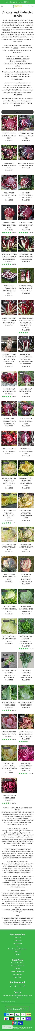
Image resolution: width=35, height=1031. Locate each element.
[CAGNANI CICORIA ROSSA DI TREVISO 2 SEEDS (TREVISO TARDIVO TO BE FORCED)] (9, 344)
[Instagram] (15, 986)
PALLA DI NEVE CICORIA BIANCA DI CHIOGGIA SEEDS (26, 609)
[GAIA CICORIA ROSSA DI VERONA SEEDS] (9, 438)
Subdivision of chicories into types (18, 58)
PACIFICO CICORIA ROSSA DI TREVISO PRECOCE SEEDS (25, 288)
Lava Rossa (6, 30)
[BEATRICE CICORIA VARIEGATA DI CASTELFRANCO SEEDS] (26, 468)
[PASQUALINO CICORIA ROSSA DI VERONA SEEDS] (9, 408)
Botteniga (14, 32)
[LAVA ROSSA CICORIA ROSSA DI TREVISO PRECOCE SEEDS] (9, 244)
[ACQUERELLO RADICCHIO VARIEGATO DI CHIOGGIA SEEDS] (26, 564)
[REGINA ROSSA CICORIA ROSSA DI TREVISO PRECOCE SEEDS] (9, 275)
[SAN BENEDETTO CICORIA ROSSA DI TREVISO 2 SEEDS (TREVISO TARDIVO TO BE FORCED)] (26, 344)
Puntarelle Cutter (17, 79)
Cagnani (5, 32)
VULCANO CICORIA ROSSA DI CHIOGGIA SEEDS (26, 225)
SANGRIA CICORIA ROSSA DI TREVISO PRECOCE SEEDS (25, 256)
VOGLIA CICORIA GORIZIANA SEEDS (9, 390)
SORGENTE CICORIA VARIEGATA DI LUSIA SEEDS (9, 547)
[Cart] (33, 6)
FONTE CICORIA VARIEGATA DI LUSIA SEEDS (9, 576)
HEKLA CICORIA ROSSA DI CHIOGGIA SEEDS (9, 195)
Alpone (7, 37)
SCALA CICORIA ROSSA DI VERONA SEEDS (25, 451)
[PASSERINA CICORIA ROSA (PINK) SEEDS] (9, 721)
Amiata (9, 34)
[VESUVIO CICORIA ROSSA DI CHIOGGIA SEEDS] (9, 123)
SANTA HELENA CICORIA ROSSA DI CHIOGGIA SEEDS (26, 195)
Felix (4, 50)
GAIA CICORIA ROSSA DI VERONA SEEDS (9, 450)
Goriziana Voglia (7, 39)
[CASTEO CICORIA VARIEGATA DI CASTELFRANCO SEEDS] (26, 500)
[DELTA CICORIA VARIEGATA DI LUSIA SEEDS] (26, 534)
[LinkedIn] (24, 986)
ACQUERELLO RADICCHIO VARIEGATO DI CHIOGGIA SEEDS (26, 577)
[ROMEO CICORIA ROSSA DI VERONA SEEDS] (26, 408)
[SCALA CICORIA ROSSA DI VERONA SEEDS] (26, 438)
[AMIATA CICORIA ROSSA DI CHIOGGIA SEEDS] (9, 212)
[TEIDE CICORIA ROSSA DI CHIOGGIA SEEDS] (9, 152)
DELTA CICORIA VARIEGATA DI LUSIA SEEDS (26, 547)
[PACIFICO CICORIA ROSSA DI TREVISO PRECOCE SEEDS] (26, 275)
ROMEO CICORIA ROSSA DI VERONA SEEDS (25, 421)
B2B (15, 105)
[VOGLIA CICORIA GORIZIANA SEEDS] (9, 378)
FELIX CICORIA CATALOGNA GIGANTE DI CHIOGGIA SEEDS (26, 673)
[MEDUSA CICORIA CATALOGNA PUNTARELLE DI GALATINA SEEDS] (26, 626)
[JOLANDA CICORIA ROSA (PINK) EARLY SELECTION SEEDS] (26, 721)
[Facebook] (11, 986)
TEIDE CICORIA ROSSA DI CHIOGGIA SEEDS (9, 165)
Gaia (14, 37)
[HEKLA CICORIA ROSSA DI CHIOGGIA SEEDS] (9, 182)
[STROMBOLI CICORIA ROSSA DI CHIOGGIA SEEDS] (26, 123)
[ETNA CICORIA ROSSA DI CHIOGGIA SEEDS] (26, 152)
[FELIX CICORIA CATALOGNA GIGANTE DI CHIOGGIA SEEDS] (26, 660)
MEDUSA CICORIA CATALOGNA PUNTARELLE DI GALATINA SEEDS (26, 639)
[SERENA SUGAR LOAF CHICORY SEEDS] (26, 692)
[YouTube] (20, 986)
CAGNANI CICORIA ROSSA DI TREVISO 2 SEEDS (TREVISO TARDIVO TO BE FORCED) (9, 359)
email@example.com (8, 1001)
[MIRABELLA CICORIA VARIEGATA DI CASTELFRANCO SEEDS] (9, 468)
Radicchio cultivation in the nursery (17, 68)
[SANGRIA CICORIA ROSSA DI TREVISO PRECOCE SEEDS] (26, 244)
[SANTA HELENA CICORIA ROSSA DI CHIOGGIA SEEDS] (26, 182)
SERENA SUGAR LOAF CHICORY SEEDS (25, 704)
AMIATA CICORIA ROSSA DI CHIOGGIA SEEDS (9, 225)
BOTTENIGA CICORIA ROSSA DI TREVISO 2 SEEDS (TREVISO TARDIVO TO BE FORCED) (26, 322)
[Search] (29, 6)
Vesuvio (17, 34)
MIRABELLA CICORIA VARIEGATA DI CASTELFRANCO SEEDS (9, 481)
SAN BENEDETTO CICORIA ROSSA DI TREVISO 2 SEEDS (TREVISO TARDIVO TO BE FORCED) (26, 359)
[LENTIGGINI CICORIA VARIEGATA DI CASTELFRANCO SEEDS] (9, 500)
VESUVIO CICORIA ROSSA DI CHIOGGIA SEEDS (9, 135)
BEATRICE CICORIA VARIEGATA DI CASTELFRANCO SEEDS (25, 481)
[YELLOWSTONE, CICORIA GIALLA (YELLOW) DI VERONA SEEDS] (9, 753)
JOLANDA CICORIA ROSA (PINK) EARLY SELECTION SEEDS (25, 734)
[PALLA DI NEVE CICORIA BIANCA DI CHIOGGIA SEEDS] (26, 596)
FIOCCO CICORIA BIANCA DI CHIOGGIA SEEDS (9, 609)
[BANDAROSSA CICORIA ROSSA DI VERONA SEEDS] (26, 753)
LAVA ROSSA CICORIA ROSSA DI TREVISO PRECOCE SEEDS (9, 256)
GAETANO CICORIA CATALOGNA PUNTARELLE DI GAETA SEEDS (9, 673)
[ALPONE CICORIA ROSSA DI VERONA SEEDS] (26, 378)
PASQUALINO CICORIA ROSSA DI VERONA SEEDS (9, 421)
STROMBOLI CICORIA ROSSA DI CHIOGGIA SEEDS (25, 135)
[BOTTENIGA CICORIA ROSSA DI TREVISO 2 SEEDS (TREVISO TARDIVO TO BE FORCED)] (26, 307)
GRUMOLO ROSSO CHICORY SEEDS (9, 797)
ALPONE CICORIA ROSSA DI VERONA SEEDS (25, 391)
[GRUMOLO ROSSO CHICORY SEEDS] (9, 785)
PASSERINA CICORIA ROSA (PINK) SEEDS (9, 733)
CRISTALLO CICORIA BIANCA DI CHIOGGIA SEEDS (9, 638)
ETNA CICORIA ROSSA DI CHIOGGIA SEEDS (26, 164)
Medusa (15, 48)
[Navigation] (2, 6)
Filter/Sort (17, 112)
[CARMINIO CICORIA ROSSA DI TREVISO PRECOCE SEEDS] (9, 307)
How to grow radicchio (17, 61)
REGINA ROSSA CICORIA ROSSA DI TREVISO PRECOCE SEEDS (9, 289)
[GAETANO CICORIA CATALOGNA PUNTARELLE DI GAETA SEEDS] (9, 660)
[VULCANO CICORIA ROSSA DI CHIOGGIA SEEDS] (26, 212)
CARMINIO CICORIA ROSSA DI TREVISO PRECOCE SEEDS (9, 320)
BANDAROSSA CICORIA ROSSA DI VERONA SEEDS (26, 765)
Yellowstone (19, 39)
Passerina (27, 50)
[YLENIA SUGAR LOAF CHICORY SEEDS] (9, 692)
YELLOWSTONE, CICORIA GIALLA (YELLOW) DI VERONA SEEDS (9, 766)
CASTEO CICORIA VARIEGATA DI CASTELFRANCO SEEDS (26, 514)
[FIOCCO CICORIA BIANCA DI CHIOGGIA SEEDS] (9, 596)
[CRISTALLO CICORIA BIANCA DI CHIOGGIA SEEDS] (9, 626)
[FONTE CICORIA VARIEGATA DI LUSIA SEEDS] (9, 564)
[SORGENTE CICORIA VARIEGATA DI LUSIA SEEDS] (9, 534)
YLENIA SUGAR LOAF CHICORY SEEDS (9, 704)
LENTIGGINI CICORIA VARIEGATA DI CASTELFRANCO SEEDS (9, 514)
